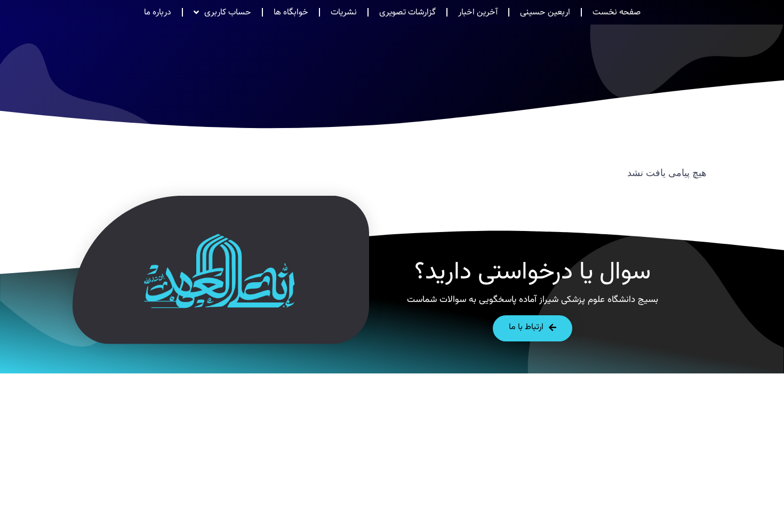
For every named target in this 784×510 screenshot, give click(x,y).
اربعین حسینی (545, 12)
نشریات (344, 12)
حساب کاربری (227, 12)
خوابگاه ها (291, 12)
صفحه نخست (617, 12)
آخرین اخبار (478, 12)
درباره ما (157, 12)
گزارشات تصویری (407, 12)
